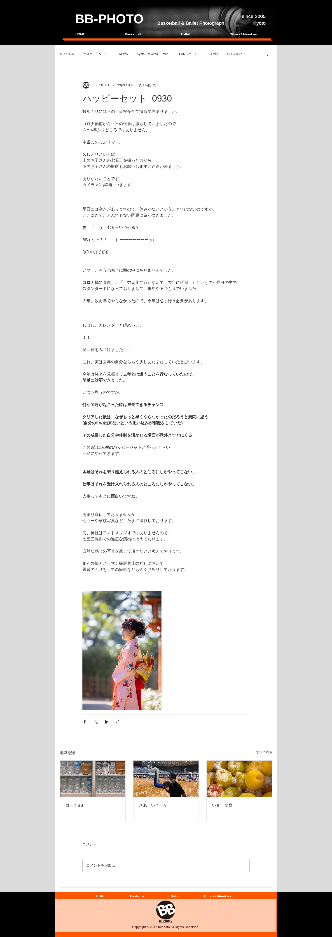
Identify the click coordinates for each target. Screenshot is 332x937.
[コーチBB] (92, 779)
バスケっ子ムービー (97, 54)
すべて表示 (264, 752)
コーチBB (74, 805)
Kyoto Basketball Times (152, 54)
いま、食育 (222, 805)
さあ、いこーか (153, 805)
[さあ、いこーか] (166, 779)
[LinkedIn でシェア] (107, 722)
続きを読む (234, 54)
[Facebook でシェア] (84, 722)
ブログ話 (212, 54)
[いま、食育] (239, 779)
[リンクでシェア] (118, 722)
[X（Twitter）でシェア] (96, 722)
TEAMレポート (187, 54)
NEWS (123, 54)
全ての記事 (67, 54)
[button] (266, 54)
